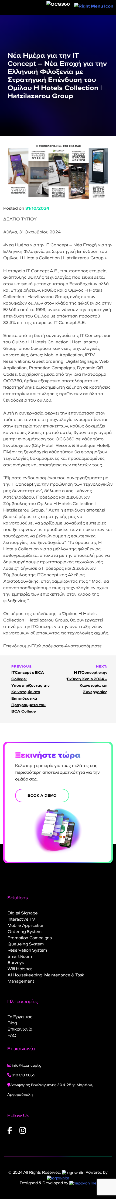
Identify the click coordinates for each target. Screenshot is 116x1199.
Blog (12, 1023)
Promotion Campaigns (30, 937)
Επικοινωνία (20, 1029)
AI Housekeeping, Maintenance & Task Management (46, 978)
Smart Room (20, 956)
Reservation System (27, 950)
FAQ (12, 1035)
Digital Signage (23, 913)
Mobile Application (26, 925)
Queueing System (26, 944)
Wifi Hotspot (20, 968)
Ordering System (25, 931)
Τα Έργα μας (20, 1016)
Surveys (16, 962)
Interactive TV (21, 919)
